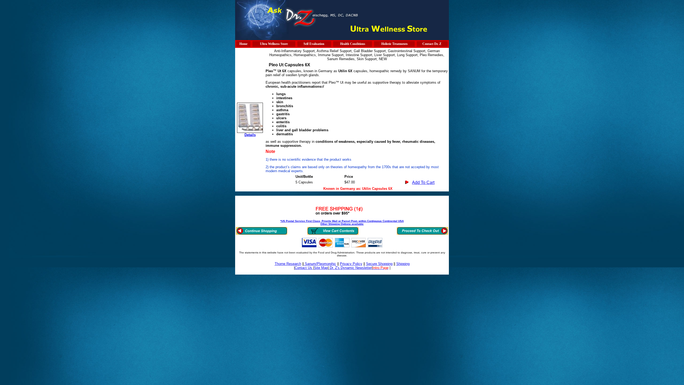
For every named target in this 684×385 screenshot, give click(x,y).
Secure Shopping (379, 264)
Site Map (321, 268)
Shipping (403, 264)
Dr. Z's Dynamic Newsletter (350, 268)
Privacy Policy (351, 264)
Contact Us (304, 268)
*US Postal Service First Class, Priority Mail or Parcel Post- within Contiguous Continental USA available (342, 222)
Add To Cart (423, 182)
